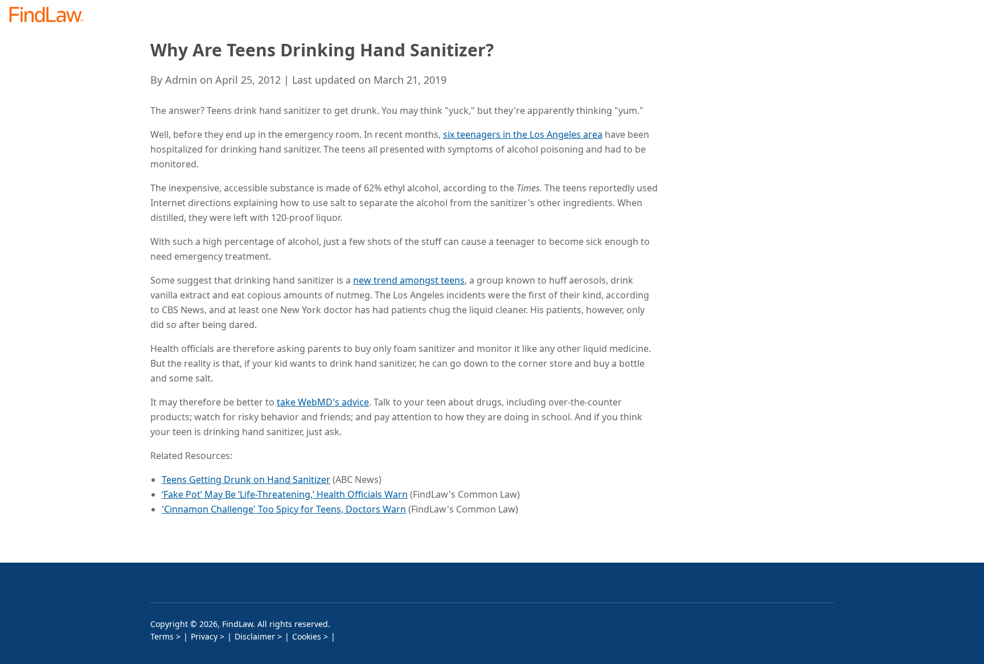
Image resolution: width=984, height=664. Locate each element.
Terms (162, 636)
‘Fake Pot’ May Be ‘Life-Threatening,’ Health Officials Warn (285, 494)
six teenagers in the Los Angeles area (522, 134)
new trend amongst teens (409, 280)
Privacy (204, 636)
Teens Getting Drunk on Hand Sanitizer (246, 479)
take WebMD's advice (323, 402)
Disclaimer (255, 636)
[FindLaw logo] (51, 15)
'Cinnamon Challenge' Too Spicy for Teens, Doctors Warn (284, 509)
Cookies (306, 636)
